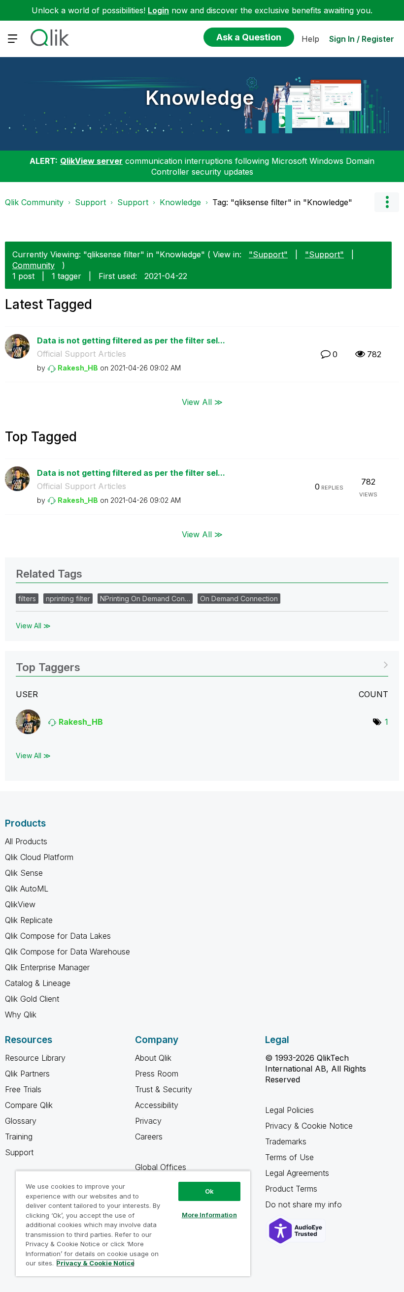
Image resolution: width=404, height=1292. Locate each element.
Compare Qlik (29, 1105)
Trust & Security (163, 1089)
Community (33, 265)
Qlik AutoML (26, 888)
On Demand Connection (239, 598)
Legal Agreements (297, 1173)
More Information (209, 1215)
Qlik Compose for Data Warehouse (67, 951)
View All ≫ (202, 401)
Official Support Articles (81, 354)
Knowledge (199, 97)
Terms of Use (289, 1157)
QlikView (20, 904)
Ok (209, 1191)
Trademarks (285, 1141)
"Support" (268, 254)
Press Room (156, 1073)
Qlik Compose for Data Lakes (58, 936)
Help (310, 39)
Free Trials (23, 1089)
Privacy (148, 1121)
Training (19, 1136)
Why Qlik (20, 1014)
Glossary (20, 1121)
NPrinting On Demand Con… (145, 598)
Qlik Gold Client (32, 999)
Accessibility (156, 1105)
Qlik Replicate (29, 920)
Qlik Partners (27, 1073)
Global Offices (160, 1167)
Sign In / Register (361, 39)
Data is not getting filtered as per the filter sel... (131, 340)
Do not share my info (304, 1204)
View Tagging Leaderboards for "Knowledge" (202, 664)
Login (158, 10)
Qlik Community (34, 202)
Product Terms (291, 1189)
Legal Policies (289, 1110)
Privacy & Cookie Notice (309, 1126)
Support (90, 202)
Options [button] (386, 202)
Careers (149, 1136)
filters (27, 598)
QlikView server (91, 161)
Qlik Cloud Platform (39, 857)
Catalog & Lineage (37, 983)
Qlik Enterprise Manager (47, 967)
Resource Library (35, 1058)
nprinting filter (68, 598)
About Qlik (153, 1058)
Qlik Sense (24, 873)
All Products (26, 841)
